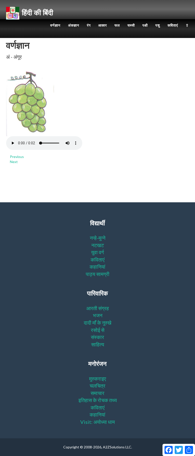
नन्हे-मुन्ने (97, 238)
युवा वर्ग (97, 252)
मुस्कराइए (97, 378)
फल (117, 25)
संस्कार (97, 337)
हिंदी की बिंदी (37, 12)
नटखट (97, 245)
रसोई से (97, 330)
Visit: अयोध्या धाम (97, 422)
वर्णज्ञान (55, 25)
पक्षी (145, 25)
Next (14, 162)
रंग (89, 25)
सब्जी (131, 25)
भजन (97, 315)
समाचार (97, 393)
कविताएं (173, 25)
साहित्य (97, 344)
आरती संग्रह (97, 308)
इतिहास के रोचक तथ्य (97, 400)
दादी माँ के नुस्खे (97, 323)
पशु (157, 25)
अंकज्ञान (73, 25)
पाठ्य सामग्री (97, 274)
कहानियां (97, 267)
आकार (102, 25)
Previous (17, 156)
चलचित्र (97, 386)
